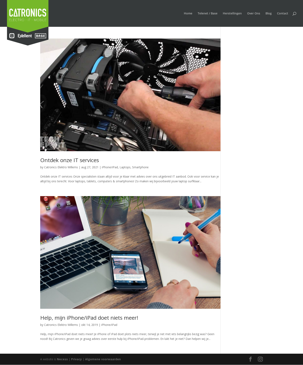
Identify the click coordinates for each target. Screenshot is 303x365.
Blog (268, 13)
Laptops (125, 167)
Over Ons (253, 13)
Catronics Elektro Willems (61, 167)
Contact (282, 13)
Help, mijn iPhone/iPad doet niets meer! (89, 317)
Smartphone (140, 167)
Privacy (76, 359)
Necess (62, 359)
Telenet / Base (207, 13)
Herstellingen (232, 13)
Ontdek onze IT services (69, 160)
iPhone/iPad (110, 167)
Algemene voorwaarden (103, 359)
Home (188, 13)
